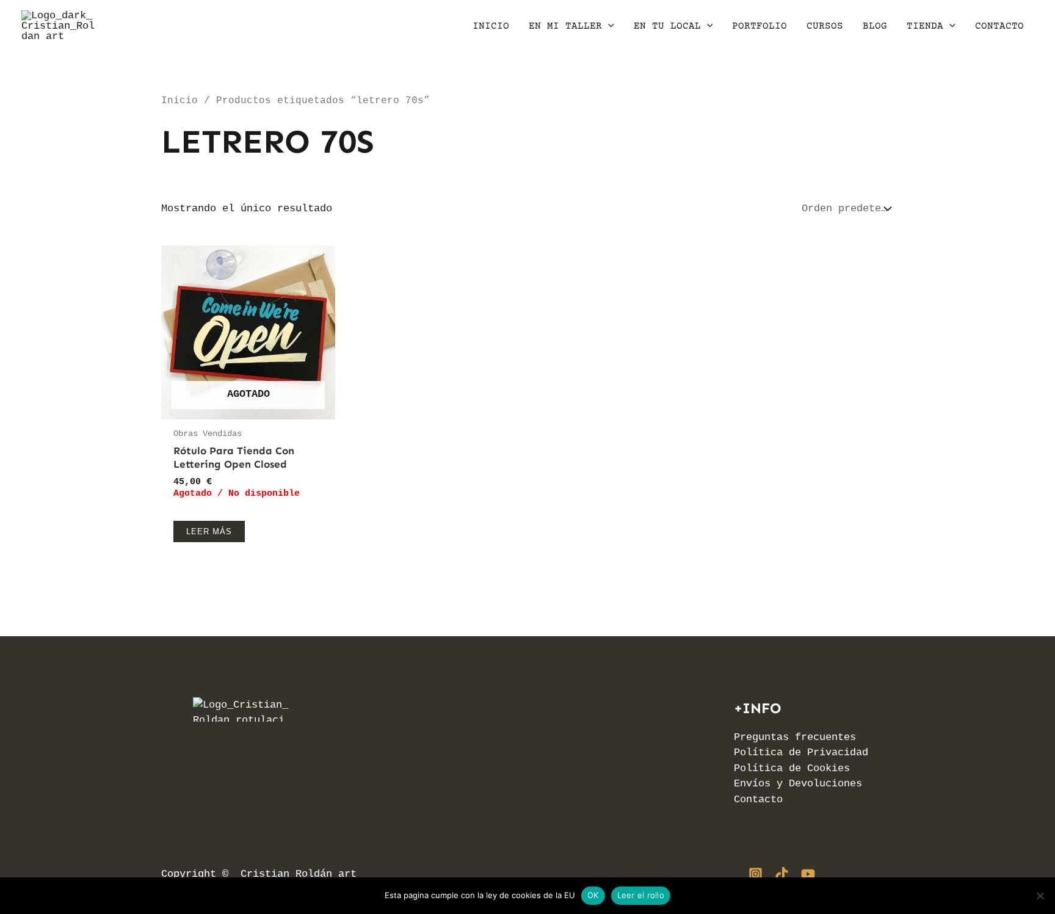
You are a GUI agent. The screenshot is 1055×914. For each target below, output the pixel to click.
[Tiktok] (782, 874)
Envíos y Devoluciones (798, 783)
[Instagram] (756, 874)
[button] (608, 26)
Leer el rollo (640, 895)
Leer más (209, 531)
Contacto (758, 799)
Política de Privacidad (801, 752)
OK (593, 895)
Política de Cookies (792, 768)
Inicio (179, 100)
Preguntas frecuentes (795, 737)
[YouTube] (808, 874)
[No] (1040, 896)
